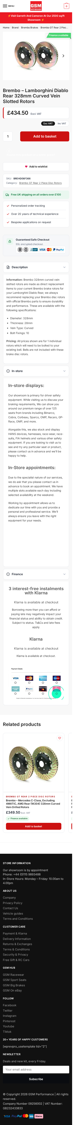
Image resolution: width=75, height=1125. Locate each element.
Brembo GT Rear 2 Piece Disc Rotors (40, 182)
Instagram (9, 1016)
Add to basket (44, 136)
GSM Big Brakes (14, 985)
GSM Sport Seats (14, 980)
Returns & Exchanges (17, 944)
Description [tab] (20, 267)
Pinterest (9, 1021)
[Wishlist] (60, 738)
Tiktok (7, 1031)
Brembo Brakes (29, 27)
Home (6, 27)
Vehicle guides (13, 913)
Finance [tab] (17, 574)
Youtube (8, 1026)
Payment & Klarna (15, 933)
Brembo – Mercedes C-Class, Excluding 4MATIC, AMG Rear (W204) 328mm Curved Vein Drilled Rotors (33, 804)
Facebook (9, 1005)
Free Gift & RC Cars (16, 960)
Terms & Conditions (16, 949)
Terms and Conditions (18, 918)
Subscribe (36, 1079)
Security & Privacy (15, 954)
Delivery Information (17, 939)
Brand (15, 27)
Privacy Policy (12, 903)
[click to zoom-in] (36, 56)
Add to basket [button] (33, 826)
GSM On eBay (12, 990)
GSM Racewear (13, 975)
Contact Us (10, 908)
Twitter (7, 1010)
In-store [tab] (17, 371)
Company (9, 897)
